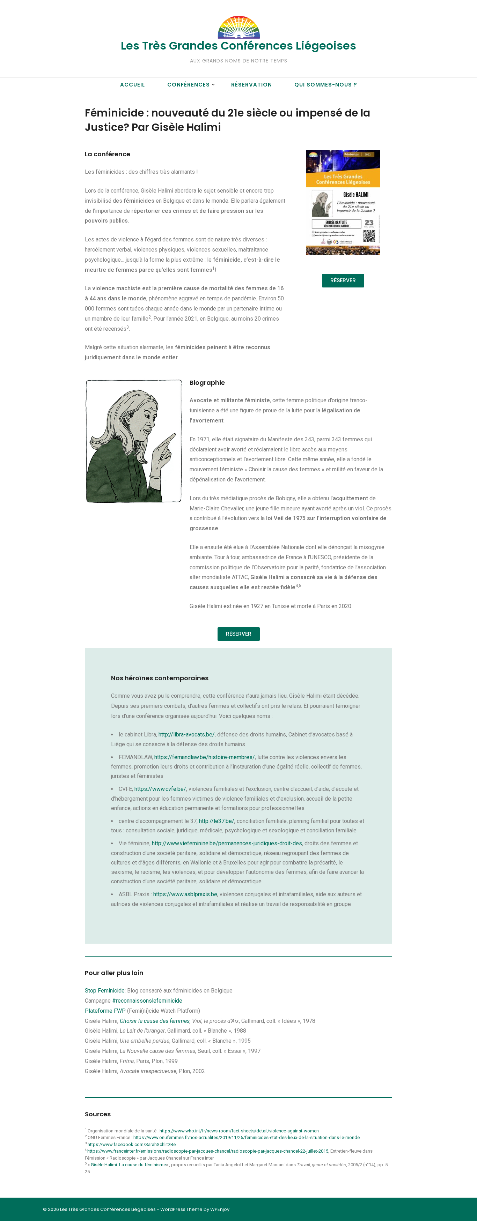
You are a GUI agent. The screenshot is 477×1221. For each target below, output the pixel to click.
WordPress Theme (181, 1209)
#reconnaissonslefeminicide (148, 1000)
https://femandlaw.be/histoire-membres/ (204, 757)
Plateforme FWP (105, 1010)
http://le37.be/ (216, 821)
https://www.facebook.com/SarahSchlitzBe (132, 1144)
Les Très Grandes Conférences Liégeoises (238, 45)
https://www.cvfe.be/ (160, 789)
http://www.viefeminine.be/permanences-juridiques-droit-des (227, 843)
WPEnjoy (219, 1209)
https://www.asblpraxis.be (185, 894)
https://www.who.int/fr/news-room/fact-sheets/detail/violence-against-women (239, 1130)
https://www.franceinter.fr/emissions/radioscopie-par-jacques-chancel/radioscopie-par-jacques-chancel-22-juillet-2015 (207, 1151)
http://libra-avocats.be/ (187, 734)
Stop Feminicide (105, 990)
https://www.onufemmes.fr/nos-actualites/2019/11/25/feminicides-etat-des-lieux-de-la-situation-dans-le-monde (246, 1137)
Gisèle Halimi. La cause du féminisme (128, 1164)
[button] (343, 280)
